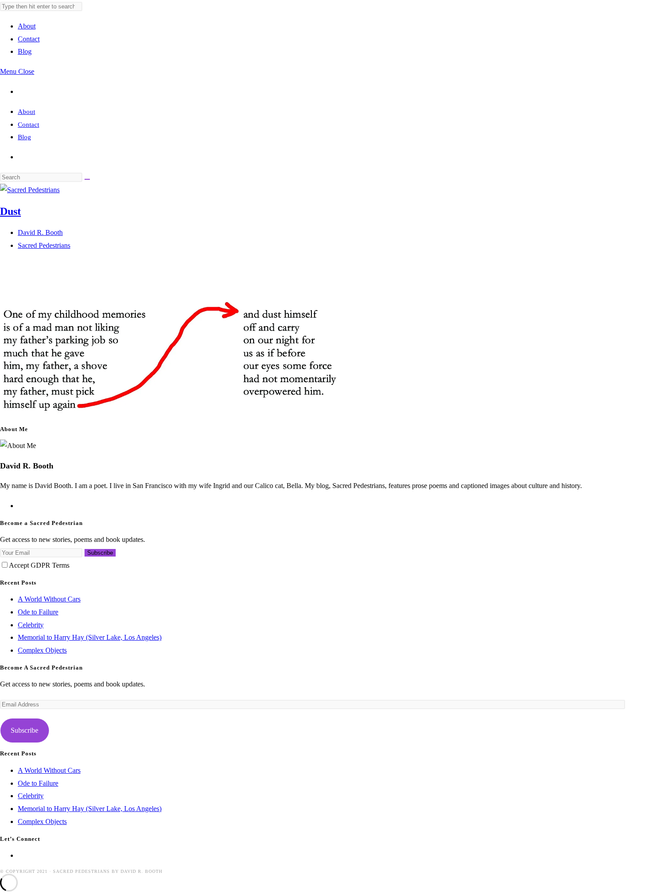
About (26, 111)
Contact (28, 124)
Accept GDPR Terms (39, 565)
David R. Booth (40, 232)
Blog (24, 137)
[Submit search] (87, 179)
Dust (10, 211)
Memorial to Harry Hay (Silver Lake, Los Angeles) (89, 637)
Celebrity (31, 625)
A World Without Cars (49, 599)
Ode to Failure (38, 612)
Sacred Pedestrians (44, 245)
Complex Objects (42, 650)
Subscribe (100, 552)
